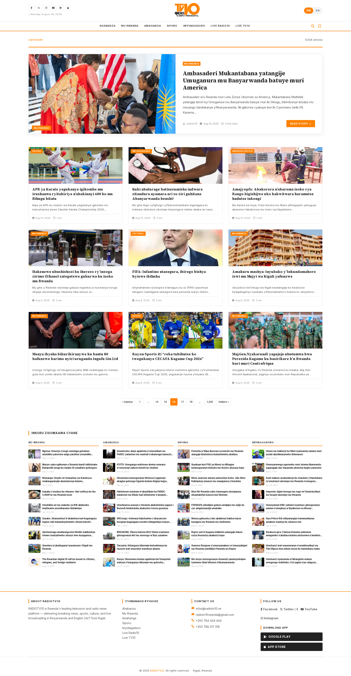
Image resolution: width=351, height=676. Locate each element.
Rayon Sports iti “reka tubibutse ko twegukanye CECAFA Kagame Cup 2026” (168, 356)
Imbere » (224, 401)
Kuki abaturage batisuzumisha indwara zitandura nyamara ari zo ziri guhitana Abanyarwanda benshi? (167, 194)
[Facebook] (31, 8)
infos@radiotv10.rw (208, 608)
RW (309, 10)
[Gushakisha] (313, 26)
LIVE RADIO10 (220, 25)
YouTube (310, 609)
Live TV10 (128, 637)
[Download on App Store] (68, 8)
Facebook (269, 609)
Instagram (270, 618)
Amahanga (129, 618)
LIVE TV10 (243, 25)
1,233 (210, 401)
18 (191, 401)
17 (182, 401)
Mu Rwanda (130, 613)
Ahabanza (129, 608)
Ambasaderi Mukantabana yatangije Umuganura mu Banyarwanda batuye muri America (243, 80)
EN (318, 10)
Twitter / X (290, 609)
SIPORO (172, 25)
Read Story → (300, 123)
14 (156, 401)
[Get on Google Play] (61, 8)
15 (165, 401)
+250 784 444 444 (209, 620)
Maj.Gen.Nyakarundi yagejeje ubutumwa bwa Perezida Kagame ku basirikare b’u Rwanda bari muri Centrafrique (272, 359)
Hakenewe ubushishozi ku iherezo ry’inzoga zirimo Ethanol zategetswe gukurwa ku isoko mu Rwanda (72, 276)
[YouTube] (53, 8)
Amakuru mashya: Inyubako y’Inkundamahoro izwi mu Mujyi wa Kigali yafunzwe (274, 274)
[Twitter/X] (39, 8)
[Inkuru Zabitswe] (320, 26)
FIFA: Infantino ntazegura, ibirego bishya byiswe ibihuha (169, 274)
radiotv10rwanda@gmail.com (215, 614)
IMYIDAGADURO (194, 25)
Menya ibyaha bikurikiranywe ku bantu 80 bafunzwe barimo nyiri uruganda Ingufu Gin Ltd (75, 356)
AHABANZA (107, 25)
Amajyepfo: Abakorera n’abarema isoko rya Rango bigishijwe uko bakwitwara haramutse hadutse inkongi (273, 194)
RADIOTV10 (157, 670)
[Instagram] (46, 8)
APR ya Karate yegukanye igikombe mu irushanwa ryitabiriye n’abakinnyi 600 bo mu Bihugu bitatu (72, 194)
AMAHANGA (152, 25)
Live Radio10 (130, 632)
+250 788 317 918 (208, 626)
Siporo (126, 623)
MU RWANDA (129, 25)
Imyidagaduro (131, 628)
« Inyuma (127, 401)
